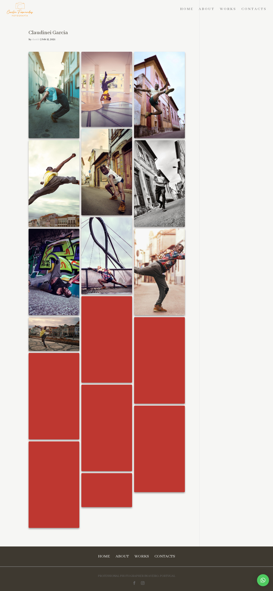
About (207, 9)
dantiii (36, 39)
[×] (263, 580)
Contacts (254, 9)
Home (186, 9)
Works (228, 9)
